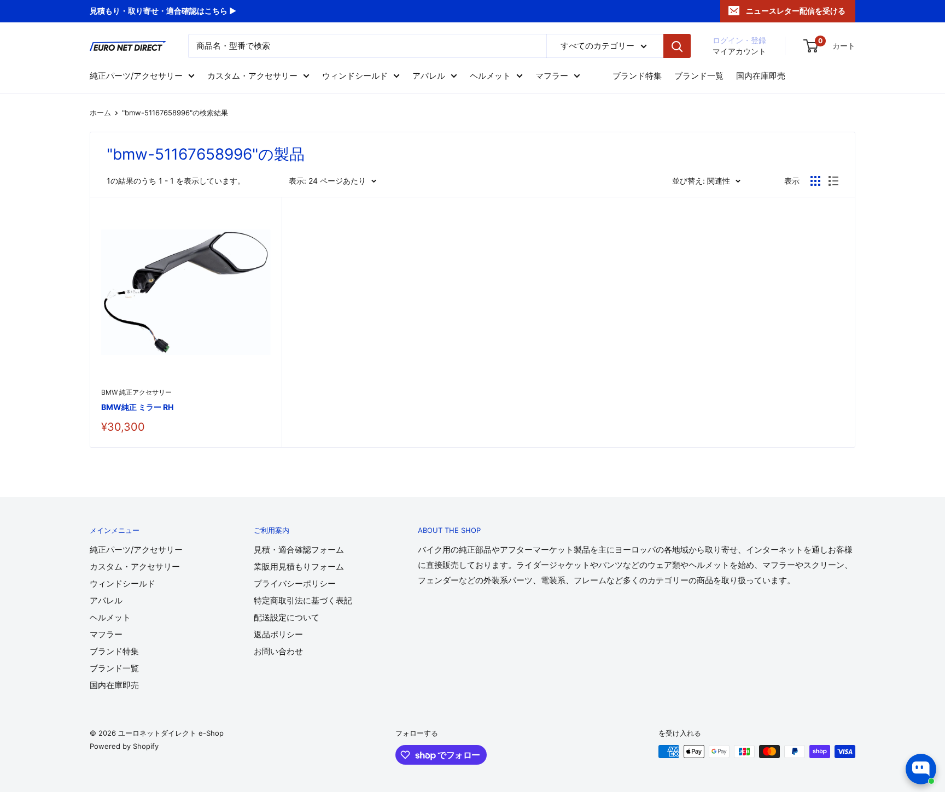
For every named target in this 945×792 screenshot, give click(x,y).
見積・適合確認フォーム (299, 549)
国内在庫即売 (760, 76)
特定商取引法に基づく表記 (303, 600)
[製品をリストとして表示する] (833, 181)
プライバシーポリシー (295, 583)
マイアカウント (739, 51)
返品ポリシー (278, 634)
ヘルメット (490, 76)
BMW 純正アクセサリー (136, 392)
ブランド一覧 (699, 76)
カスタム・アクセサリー (252, 76)
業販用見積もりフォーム (299, 566)
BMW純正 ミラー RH (137, 407)
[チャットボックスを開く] (921, 769)
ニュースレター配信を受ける (795, 10)
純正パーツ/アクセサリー (136, 76)
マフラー (551, 76)
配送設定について (286, 617)
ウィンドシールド (355, 76)
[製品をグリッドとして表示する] (815, 181)
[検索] (677, 46)
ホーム (100, 112)
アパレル (428, 76)
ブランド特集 (637, 76)
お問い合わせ (278, 651)
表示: (297, 180)
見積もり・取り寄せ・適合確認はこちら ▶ (163, 10)
